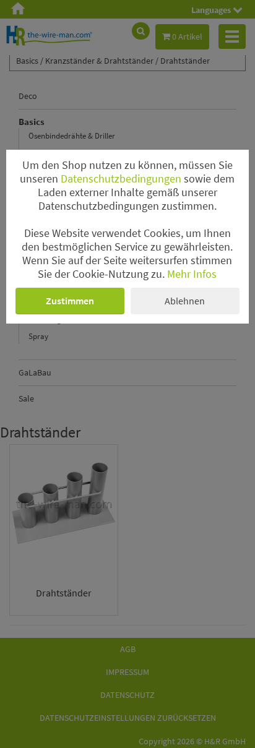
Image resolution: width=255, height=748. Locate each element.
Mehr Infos (192, 274)
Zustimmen (70, 300)
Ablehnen (185, 300)
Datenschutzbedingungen (121, 179)
